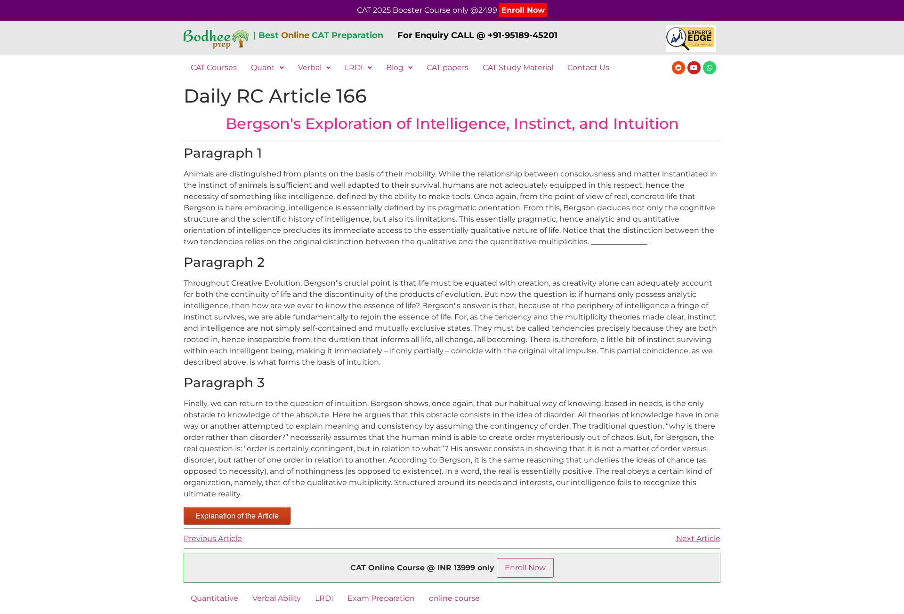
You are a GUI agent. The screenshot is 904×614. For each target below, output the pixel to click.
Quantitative (214, 598)
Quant (263, 67)
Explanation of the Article (237, 515)
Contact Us (588, 67)
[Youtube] (694, 67)
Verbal (310, 67)
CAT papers (447, 67)
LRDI (354, 67)
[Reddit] (678, 67)
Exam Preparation (381, 598)
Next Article (698, 538)
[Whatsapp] (709, 67)
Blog (395, 67)
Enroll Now (523, 10)
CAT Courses (214, 67)
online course (454, 598)
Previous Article (213, 538)
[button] (267, 68)
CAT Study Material (518, 67)
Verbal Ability (276, 598)
